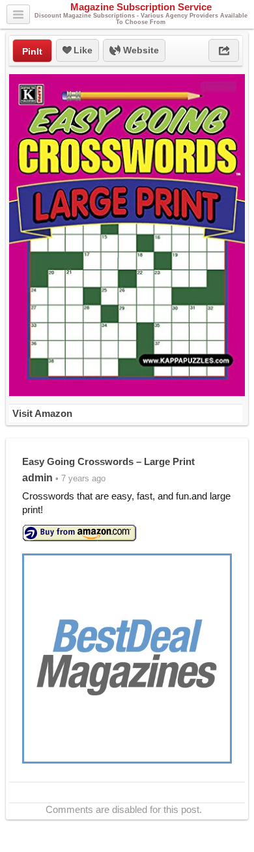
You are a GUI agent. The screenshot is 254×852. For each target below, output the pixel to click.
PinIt (32, 51)
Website (139, 50)
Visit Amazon (42, 413)
